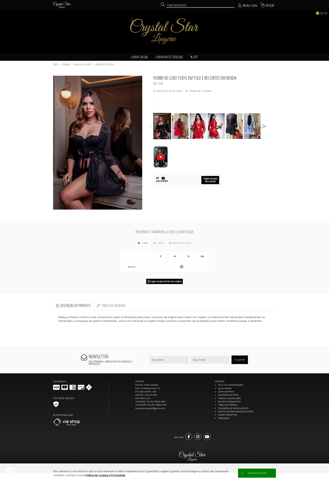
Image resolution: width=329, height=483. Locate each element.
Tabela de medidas (113, 305)
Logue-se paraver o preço (210, 180)
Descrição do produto (75, 305)
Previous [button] (150, 126)
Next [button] (263, 126)
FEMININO (66, 64)
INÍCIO (55, 64)
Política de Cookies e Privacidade (105, 475)
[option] (162, 126)
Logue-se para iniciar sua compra (165, 281)
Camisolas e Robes (83, 64)
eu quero (240, 359)
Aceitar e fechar (257, 473)
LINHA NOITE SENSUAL (104, 64)
